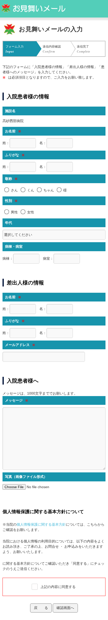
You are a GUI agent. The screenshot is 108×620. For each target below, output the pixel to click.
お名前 (13, 131)
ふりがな (15, 155)
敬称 (11, 179)
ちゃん (48, 190)
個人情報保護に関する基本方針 (41, 524)
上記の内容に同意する (58, 587)
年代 (8, 223)
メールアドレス (20, 345)
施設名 (10, 111)
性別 (11, 201)
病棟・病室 (14, 246)
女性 (30, 212)
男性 (14, 212)
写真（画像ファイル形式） (26, 477)
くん (30, 190)
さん (14, 190)
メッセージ (16, 400)
